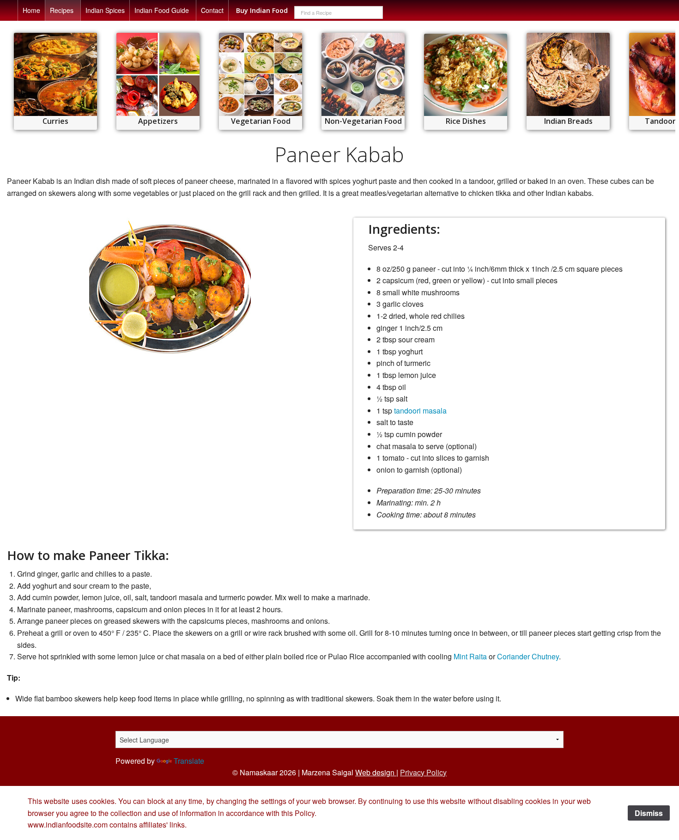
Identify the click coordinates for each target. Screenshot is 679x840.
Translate (189, 760)
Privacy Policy (423, 772)
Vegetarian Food (261, 121)
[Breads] (568, 74)
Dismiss (649, 813)
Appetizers (158, 121)
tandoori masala (420, 410)
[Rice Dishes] (465, 75)
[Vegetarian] (260, 74)
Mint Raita (470, 656)
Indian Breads (568, 121)
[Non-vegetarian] (363, 74)
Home (31, 10)
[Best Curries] (55, 74)
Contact (212, 10)
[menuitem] (31, 10)
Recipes (61, 10)
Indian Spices (105, 10)
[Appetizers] (158, 74)
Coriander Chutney (528, 656)
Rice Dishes (466, 121)
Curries (55, 121)
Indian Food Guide (161, 10)
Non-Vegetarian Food (363, 121)
